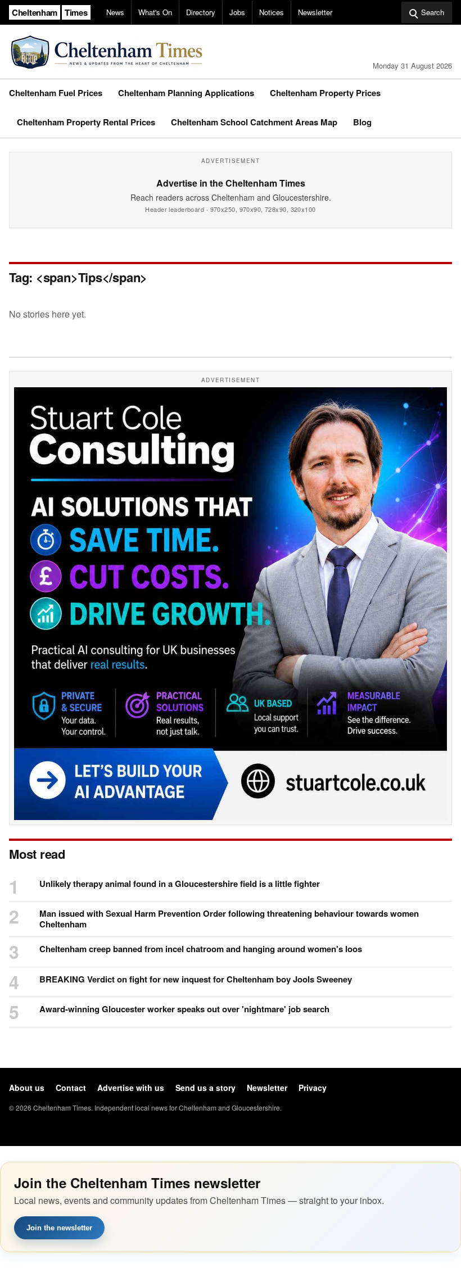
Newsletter (315, 12)
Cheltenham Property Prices (325, 93)
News (115, 12)
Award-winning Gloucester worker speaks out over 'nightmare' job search (184, 1009)
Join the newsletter (59, 1228)
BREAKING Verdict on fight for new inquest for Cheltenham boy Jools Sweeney (195, 979)
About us (26, 1087)
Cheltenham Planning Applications (186, 93)
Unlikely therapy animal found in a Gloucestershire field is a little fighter (179, 883)
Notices (271, 12)
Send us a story (205, 1087)
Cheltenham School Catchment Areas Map (254, 122)
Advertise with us (130, 1087)
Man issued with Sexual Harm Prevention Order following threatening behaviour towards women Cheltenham (229, 919)
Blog (362, 122)
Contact (71, 1087)
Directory (200, 12)
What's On (155, 12)
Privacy (313, 1087)
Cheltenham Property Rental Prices (86, 122)
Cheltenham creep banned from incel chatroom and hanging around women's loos (200, 949)
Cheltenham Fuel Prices (55, 93)
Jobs (237, 12)
